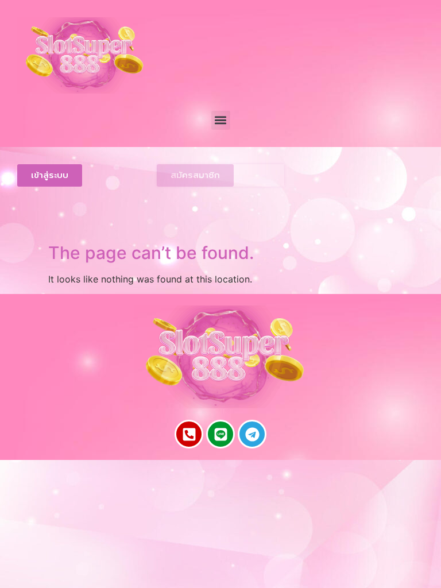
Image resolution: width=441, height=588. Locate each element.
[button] (220, 120)
